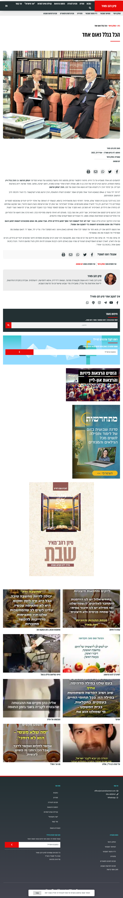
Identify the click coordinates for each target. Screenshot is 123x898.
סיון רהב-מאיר (108, 6)
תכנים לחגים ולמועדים (67, 13)
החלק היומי (117, 13)
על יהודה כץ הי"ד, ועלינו (111, 764)
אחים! (118, 719)
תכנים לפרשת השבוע (50, 13)
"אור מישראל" (29, 3)
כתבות (89, 3)
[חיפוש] (8, 325)
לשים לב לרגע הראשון (112, 674)
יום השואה (116, 161)
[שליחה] (19, 352)
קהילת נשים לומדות (44, 3)
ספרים (82, 3)
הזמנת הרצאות (59, 3)
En (6, 6)
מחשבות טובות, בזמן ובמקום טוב (48, 629)
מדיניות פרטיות (54, 859)
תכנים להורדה (72, 3)
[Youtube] (111, 302)
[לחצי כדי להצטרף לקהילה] (96, 442)
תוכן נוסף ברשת (112, 869)
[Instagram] (99, 302)
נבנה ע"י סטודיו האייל (52, 856)
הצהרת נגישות (55, 828)
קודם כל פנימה (114, 629)
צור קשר (19, 3)
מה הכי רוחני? (55, 764)
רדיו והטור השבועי (91, 13)
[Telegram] (105, 302)
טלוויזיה (79, 13)
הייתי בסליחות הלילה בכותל (50, 674)
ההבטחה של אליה (53, 719)
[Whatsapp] (87, 302)
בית (119, 25)
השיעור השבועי (105, 13)
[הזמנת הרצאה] (93, 384)
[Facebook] (117, 302)
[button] (90, 8)
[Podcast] (93, 302)
